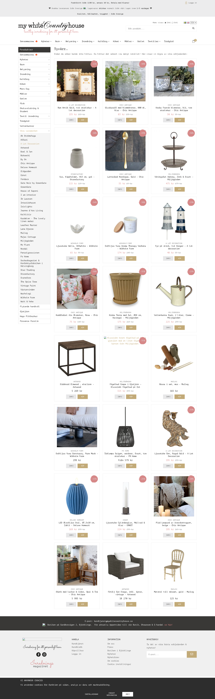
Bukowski (25, 155)
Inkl (169, 23)
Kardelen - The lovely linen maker (33, 219)
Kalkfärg (102, 41)
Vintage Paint (28, 286)
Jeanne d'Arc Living (32, 210)
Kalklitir (26, 214)
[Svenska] (185, 22)
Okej (128, 694)
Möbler (128, 41)
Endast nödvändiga (112, 694)
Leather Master (29, 225)
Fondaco (25, 179)
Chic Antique (28, 163)
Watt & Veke (27, 301)
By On (23, 159)
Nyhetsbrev (113, 657)
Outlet (140, 41)
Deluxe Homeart (29, 167)
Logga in (193, 3)
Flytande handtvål (30, 306)
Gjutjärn (24, 311)
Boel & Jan (26, 152)
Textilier (153, 41)
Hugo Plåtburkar (28, 316)
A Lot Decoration (30, 144)
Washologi (26, 294)
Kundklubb (77, 647)
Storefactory (28, 274)
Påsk (22, 103)
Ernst (23, 175)
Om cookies (113, 661)
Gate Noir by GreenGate (33, 183)
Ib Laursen (26, 199)
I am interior (28, 195)
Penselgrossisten (30, 253)
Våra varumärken (28, 131)
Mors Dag (24, 89)
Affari (24, 140)
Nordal (24, 249)
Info (71, 120)
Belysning (71, 41)
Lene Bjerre (27, 229)
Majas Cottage (28, 237)
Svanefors (26, 278)
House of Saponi (29, 191)
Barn (57, 41)
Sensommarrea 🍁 (29, 41)
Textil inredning (29, 116)
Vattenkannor (27, 126)
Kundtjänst (78, 644)
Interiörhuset (28, 203)
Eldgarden (26, 171)
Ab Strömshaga (28, 136)
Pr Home (25, 256)
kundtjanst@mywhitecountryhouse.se (113, 621)
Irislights (26, 207)
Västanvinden (28, 290)
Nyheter (45, 41)
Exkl (176, 23)
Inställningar (91, 694)
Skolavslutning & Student (29, 109)
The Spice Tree (29, 282)
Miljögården (27, 241)
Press (110, 647)
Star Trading (28, 270)
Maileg (24, 233)
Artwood (25, 148)
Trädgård (168, 41)
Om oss (111, 644)
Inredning (87, 41)
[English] (188, 22)
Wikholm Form (28, 297)
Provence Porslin (29, 321)
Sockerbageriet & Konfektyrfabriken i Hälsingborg (32, 263)
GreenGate (26, 187)
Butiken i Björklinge (119, 650)
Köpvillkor (78, 650)
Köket (116, 41)
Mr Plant (25, 245)
